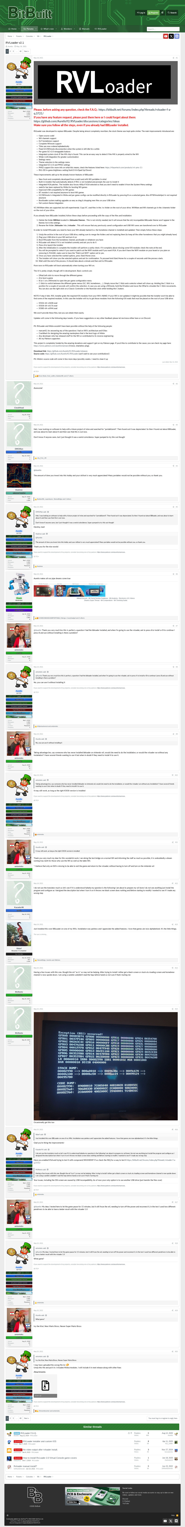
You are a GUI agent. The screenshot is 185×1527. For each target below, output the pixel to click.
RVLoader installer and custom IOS (39, 1441)
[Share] (173, 58)
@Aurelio (37, 470)
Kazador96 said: (41, 1150)
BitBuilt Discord (82, 598)
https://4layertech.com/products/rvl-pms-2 (123, 168)
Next (26, 51)
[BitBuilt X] (171, 36)
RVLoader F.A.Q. (28, 1433)
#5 (177, 507)
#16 (176, 1129)
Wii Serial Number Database (98, 598)
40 (20, 51)
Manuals (85, 29)
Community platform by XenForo (24, 1519)
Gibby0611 (17, 1460)
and (47, 726)
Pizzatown (27, 116)
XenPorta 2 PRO (15, 1521)
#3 (177, 425)
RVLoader (102, 29)
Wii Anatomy (113, 598)
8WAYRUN (36, 1521)
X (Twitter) (126, 1501)
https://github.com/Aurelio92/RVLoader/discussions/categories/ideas (77, 121)
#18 (176, 1243)
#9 (177, 734)
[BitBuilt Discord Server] (176, 36)
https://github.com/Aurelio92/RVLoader (61, 354)
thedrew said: (40, 534)
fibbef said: (39, 1135)
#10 (176, 775)
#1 (177, 58)
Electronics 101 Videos (127, 598)
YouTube (125, 1503)
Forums (30, 29)
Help (173, 1515)
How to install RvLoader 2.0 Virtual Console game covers (50, 1458)
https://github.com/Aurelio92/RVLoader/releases (67, 351)
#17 (176, 1202)
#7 (177, 626)
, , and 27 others (56, 376)
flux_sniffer (169, 1443)
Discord (125, 1499)
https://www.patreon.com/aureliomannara (51, 346)
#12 (176, 883)
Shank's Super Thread (91, 600)
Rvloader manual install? (25, 1466)
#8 (177, 667)
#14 (176, 968)
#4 (177, 466)
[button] (162, 13)
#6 (177, 574)
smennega (17, 1452)
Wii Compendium (107, 600)
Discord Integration (15, 1523)
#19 (176, 1310)
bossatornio (169, 1452)
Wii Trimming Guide (120, 600)
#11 (176, 842)
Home (13, 29)
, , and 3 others (54, 499)
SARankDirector (19, 1469)
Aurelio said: (40, 739)
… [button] (16, 51)
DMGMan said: (41, 512)
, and (48, 960)
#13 (176, 924)
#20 (176, 1351)
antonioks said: (41, 672)
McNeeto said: (41, 1170)
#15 (176, 1009)
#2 (177, 384)
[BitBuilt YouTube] (165, 36)
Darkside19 (169, 1460)
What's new (49, 29)
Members (68, 29)
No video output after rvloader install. (40, 1450)
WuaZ (16, 1444)
